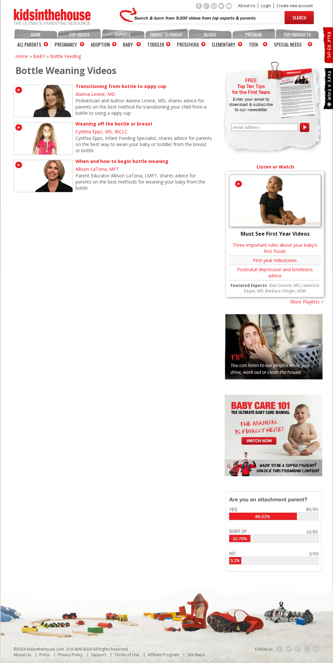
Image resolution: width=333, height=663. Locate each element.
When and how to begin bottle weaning (121, 161)
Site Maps (196, 654)
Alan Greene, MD (284, 285)
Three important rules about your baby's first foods (275, 248)
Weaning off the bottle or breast (114, 124)
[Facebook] (279, 649)
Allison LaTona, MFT (97, 169)
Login (266, 5)
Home (36, 34)
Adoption (100, 44)
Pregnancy (66, 44)
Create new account (294, 5)
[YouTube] (316, 649)
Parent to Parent (166, 34)
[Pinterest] (298, 649)
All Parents (29, 44)
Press (44, 654)
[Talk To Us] (327, 60)
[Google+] (307, 649)
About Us (246, 5)
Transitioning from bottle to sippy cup (120, 86)
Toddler (155, 44)
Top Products (297, 34)
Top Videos (79, 34)
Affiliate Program (163, 654)
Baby (128, 44)
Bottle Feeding (65, 56)
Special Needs (288, 44)
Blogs (210, 34)
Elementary (223, 44)
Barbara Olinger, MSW (285, 291)
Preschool (188, 44)
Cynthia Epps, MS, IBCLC (101, 131)
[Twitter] (289, 649)
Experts (122, 34)
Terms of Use (126, 654)
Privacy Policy (70, 654)
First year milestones (275, 260)
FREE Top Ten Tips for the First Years (251, 86)
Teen (253, 44)
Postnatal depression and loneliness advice (275, 272)
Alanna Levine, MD (95, 94)
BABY (39, 56)
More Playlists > (307, 302)
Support (98, 654)
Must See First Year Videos (275, 233)
